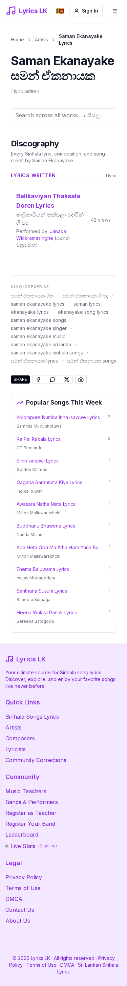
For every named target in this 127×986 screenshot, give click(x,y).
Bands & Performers (31, 802)
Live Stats (34, 846)
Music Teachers (25, 791)
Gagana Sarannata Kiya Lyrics (49, 482)
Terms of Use (23, 888)
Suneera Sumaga (33, 599)
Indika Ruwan (30, 491)
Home (17, 39)
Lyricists (15, 749)
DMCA (13, 899)
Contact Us (19, 909)
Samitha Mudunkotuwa (39, 426)
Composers (20, 738)
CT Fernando (30, 447)
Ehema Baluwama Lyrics (43, 569)
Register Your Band (30, 823)
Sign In (90, 11)
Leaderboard (21, 834)
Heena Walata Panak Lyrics (47, 612)
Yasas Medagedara (36, 577)
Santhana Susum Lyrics (42, 591)
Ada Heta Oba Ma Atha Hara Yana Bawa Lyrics (61, 547)
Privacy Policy (23, 877)
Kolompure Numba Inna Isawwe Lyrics (58, 417)
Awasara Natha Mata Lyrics (46, 504)
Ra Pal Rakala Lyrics (39, 439)
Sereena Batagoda (35, 621)
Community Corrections (35, 760)
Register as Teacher (31, 812)
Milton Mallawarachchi (38, 512)
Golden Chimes (32, 469)
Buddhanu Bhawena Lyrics (46, 526)
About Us (17, 920)
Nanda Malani (30, 534)
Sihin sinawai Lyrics (38, 461)
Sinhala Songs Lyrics (32, 716)
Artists (41, 39)
